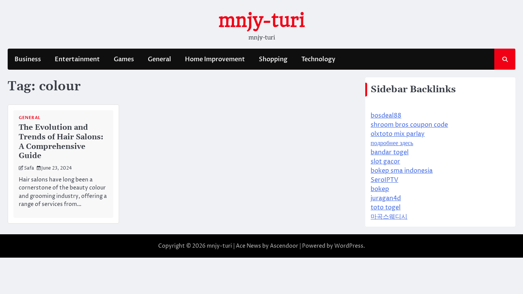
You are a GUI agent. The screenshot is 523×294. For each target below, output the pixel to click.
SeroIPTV (384, 180)
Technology (318, 59)
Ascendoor (284, 246)
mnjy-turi (261, 20)
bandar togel (390, 152)
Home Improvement (215, 59)
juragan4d (386, 198)
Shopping (273, 59)
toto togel (385, 207)
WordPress (348, 246)
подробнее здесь (392, 143)
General (159, 59)
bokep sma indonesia (402, 171)
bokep (380, 189)
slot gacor (385, 161)
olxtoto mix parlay (398, 134)
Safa (29, 168)
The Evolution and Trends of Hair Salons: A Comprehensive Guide (61, 142)
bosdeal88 (386, 115)
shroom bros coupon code (409, 125)
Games (124, 59)
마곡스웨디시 (389, 216)
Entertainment (77, 59)
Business (28, 59)
